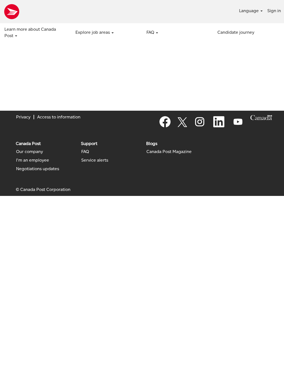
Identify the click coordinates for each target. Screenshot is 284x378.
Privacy (23, 117)
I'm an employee (32, 160)
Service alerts (94, 160)
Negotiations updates (37, 168)
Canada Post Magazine (169, 151)
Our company (29, 151)
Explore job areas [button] (93, 32)
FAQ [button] (150, 32)
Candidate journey (235, 32)
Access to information (58, 117)
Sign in (274, 10)
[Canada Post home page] (12, 11)
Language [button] (249, 10)
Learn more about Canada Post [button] (30, 32)
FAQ (85, 151)
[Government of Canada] (261, 117)
